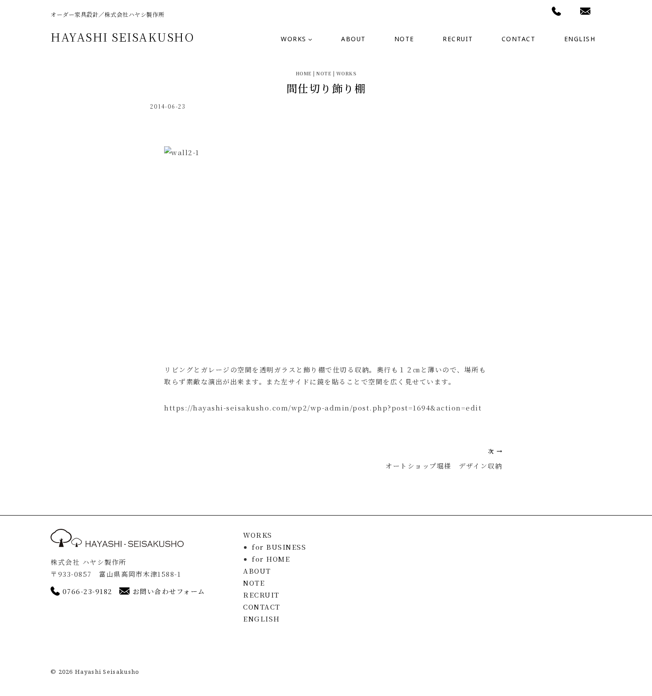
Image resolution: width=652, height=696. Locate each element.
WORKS (346, 73)
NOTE (404, 39)
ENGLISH (580, 39)
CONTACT (519, 39)
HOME (304, 73)
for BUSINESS (279, 546)
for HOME (271, 558)
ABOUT (353, 39)
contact (583, 12)
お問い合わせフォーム (169, 591)
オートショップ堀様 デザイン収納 (443, 459)
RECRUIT (458, 39)
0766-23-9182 (88, 591)
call (553, 12)
